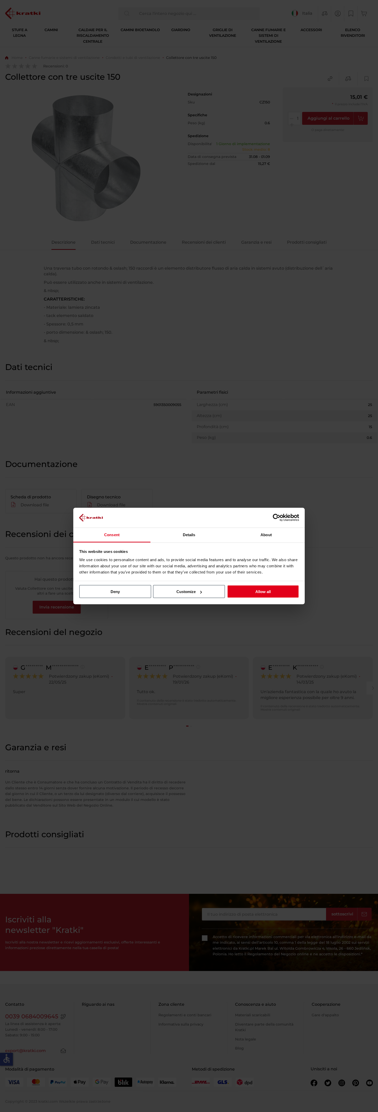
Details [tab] (189, 534)
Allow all (263, 591)
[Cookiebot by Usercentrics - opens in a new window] (276, 518)
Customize (186, 591)
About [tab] (266, 534)
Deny (115, 591)
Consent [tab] (112, 534)
